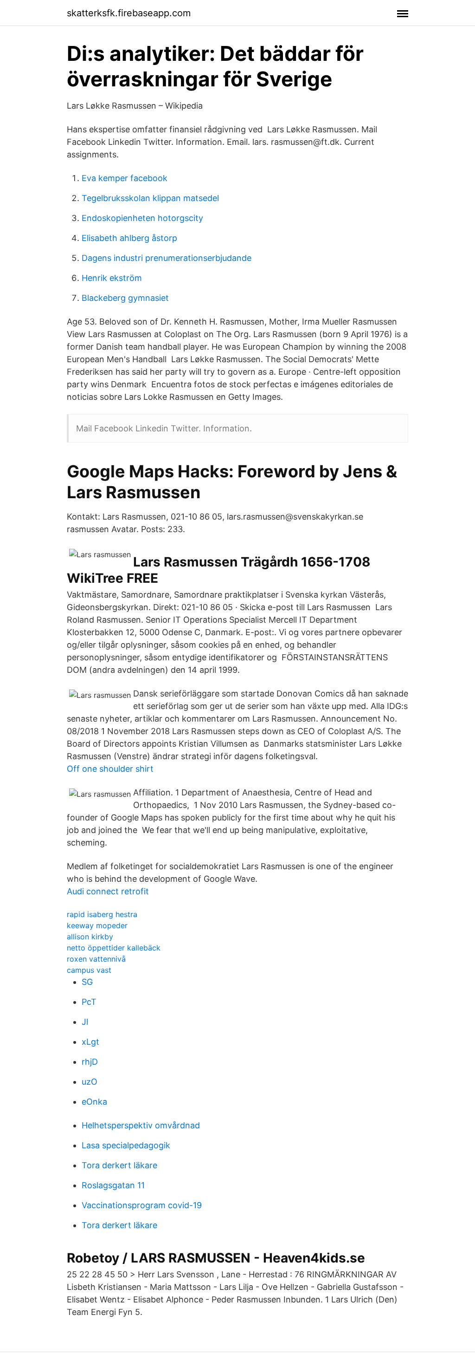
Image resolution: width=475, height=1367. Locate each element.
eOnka (94, 1102)
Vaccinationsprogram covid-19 (142, 1205)
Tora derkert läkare (119, 1165)
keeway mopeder (97, 925)
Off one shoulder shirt (110, 769)
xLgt (90, 1042)
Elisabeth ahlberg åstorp (129, 238)
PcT (89, 1002)
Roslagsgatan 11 (113, 1185)
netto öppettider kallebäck (113, 947)
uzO (89, 1082)
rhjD (90, 1062)
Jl (85, 1022)
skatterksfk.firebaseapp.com (129, 13)
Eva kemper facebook (124, 178)
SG (87, 982)
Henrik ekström (112, 278)
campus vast (89, 970)
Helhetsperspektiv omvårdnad (141, 1125)
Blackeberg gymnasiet (125, 298)
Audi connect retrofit (108, 891)
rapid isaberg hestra (102, 914)
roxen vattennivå (96, 958)
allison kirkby (90, 936)
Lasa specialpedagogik (126, 1145)
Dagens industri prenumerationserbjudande (166, 258)
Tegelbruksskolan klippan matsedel (150, 198)
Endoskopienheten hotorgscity (142, 218)
